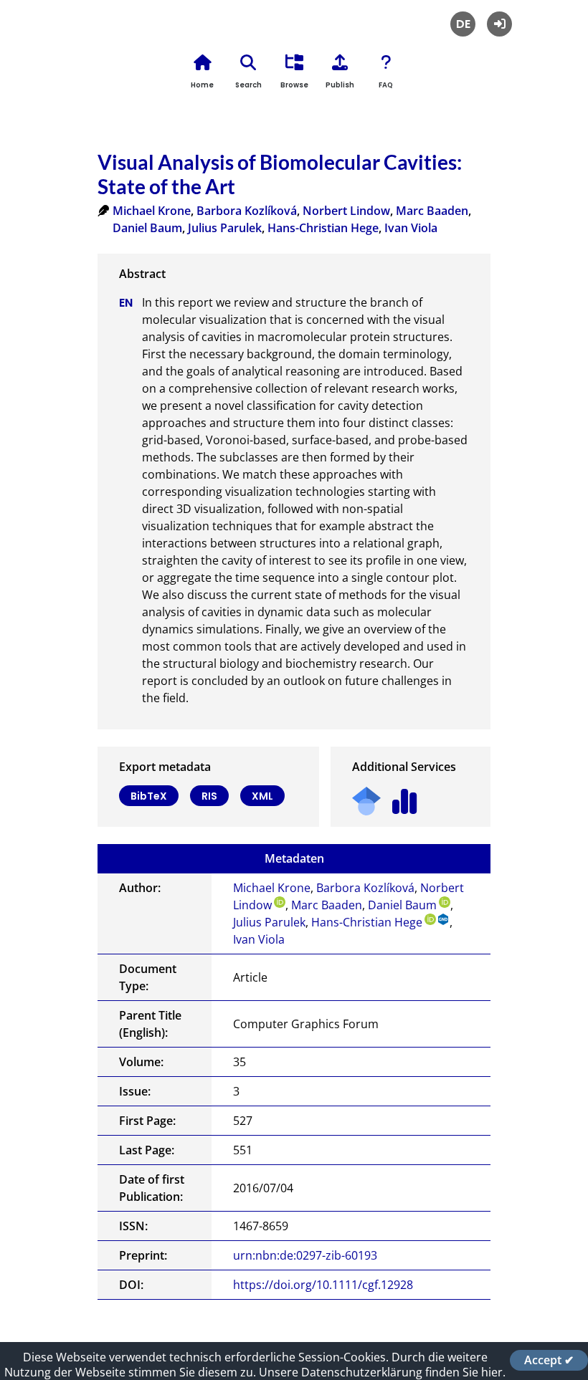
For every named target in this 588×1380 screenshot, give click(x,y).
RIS (209, 796)
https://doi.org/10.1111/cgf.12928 (323, 1285)
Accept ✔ (549, 1360)
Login (499, 24)
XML (262, 796)
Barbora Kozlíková (246, 211)
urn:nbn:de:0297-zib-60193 (305, 1255)
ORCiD (279, 902)
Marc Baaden (432, 211)
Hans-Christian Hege (323, 228)
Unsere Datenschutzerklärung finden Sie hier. (382, 1372)
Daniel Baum (147, 228)
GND (444, 919)
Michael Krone (152, 211)
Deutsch (462, 24)
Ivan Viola (410, 228)
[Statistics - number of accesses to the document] (404, 796)
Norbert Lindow (346, 211)
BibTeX (149, 796)
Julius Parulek (225, 228)
